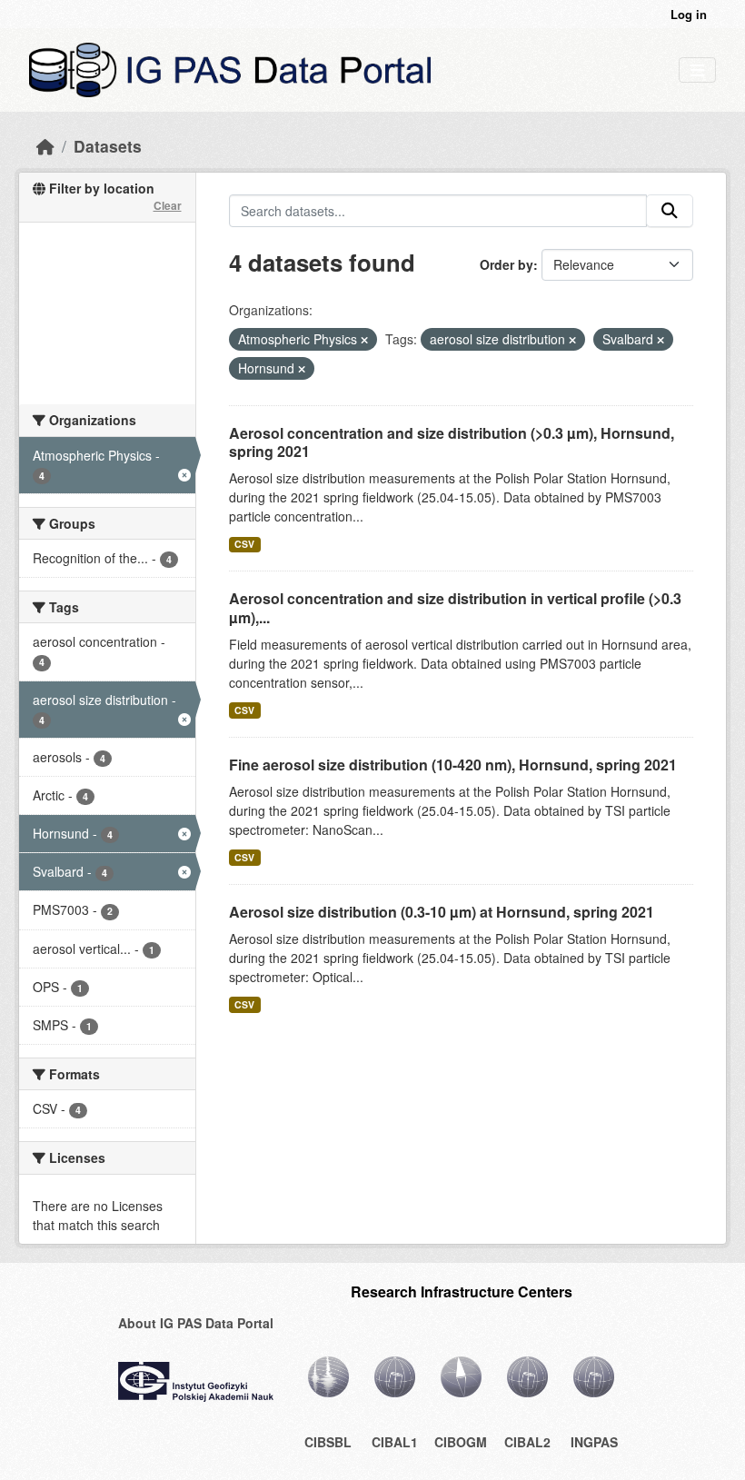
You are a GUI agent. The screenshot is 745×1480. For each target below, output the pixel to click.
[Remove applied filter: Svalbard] (660, 340)
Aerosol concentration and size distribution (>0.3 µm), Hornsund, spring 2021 (451, 442)
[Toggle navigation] (697, 70)
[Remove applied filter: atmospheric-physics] (364, 340)
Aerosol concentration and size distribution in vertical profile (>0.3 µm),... (455, 608)
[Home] (45, 145)
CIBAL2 (527, 1442)
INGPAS (594, 1442)
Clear (168, 205)
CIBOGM (460, 1442)
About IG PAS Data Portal (195, 1323)
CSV (244, 544)
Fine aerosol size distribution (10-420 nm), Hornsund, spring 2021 (453, 764)
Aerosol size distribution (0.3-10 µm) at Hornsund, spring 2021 (441, 911)
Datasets (108, 145)
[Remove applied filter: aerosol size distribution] (572, 340)
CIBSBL (328, 1442)
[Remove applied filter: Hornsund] (301, 369)
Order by (506, 264)
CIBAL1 (395, 1442)
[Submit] (669, 210)
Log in (688, 14)
